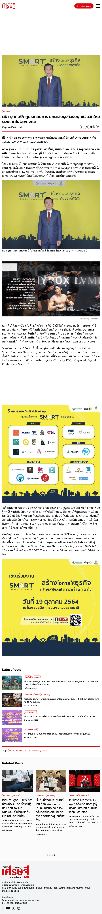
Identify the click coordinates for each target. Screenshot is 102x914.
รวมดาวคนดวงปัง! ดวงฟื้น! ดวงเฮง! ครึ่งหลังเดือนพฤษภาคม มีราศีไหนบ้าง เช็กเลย (59, 716)
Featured (28, 694)
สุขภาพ (16, 795)
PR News (6, 111)
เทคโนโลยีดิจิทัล (21, 750)
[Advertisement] (52, 32)
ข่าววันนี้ (28, 677)
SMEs (37, 694)
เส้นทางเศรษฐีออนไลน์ (39, 750)
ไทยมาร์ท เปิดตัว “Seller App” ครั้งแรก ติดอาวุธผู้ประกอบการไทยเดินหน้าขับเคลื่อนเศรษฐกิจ (84, 806)
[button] (47, 855)
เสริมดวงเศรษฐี (31, 712)
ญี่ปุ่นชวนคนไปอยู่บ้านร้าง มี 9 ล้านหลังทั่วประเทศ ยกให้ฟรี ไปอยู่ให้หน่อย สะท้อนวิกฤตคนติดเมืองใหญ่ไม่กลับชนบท (61, 683)
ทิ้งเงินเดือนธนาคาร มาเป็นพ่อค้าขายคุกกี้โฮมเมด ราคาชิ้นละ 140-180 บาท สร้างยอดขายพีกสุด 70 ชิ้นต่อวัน (61, 700)
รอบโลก (37, 677)
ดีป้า (10, 750)
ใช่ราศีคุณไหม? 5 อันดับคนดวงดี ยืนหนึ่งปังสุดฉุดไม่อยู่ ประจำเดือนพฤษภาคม (57, 733)
